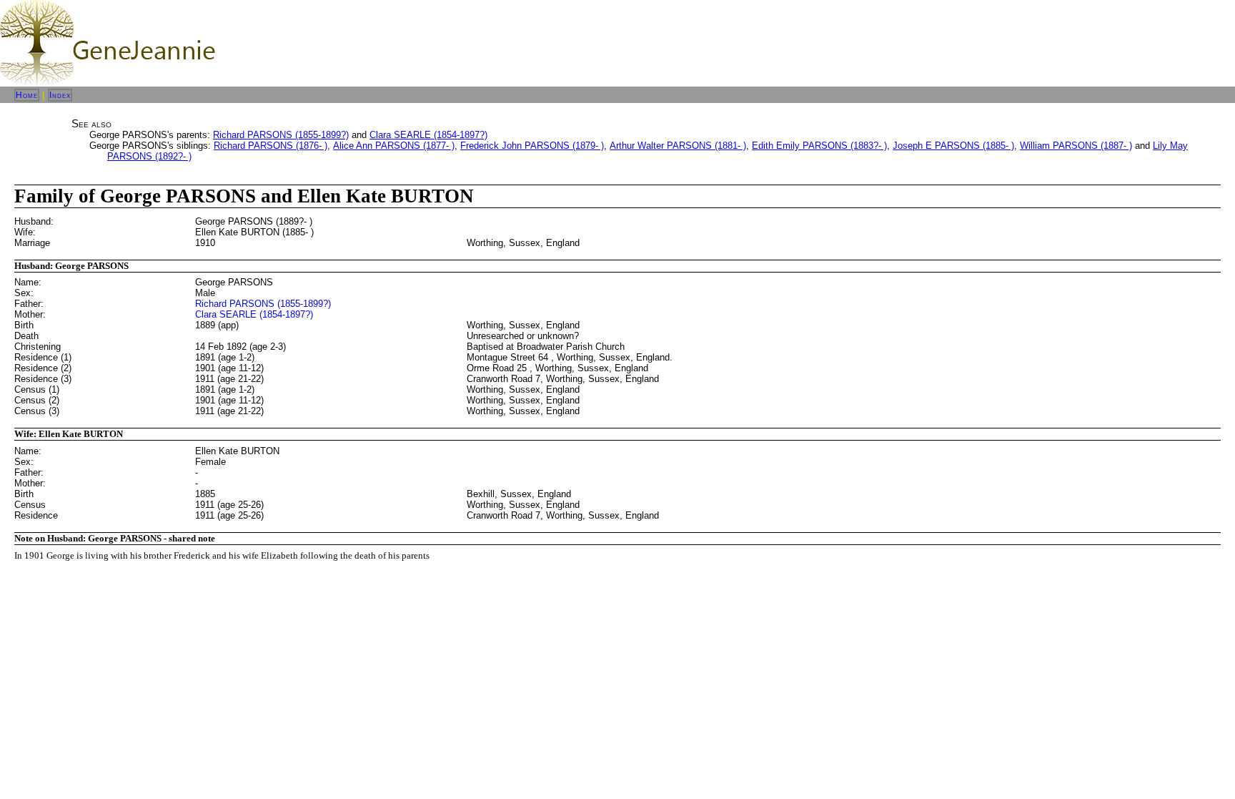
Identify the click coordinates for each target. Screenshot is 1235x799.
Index (60, 95)
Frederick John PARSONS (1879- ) (532, 145)
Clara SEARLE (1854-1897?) (428, 134)
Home (27, 95)
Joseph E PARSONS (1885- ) (953, 145)
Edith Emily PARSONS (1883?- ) (819, 145)
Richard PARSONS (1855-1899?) (281, 134)
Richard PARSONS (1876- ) (270, 145)
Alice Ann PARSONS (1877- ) (394, 145)
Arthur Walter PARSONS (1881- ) (678, 145)
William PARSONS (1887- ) (1076, 145)
